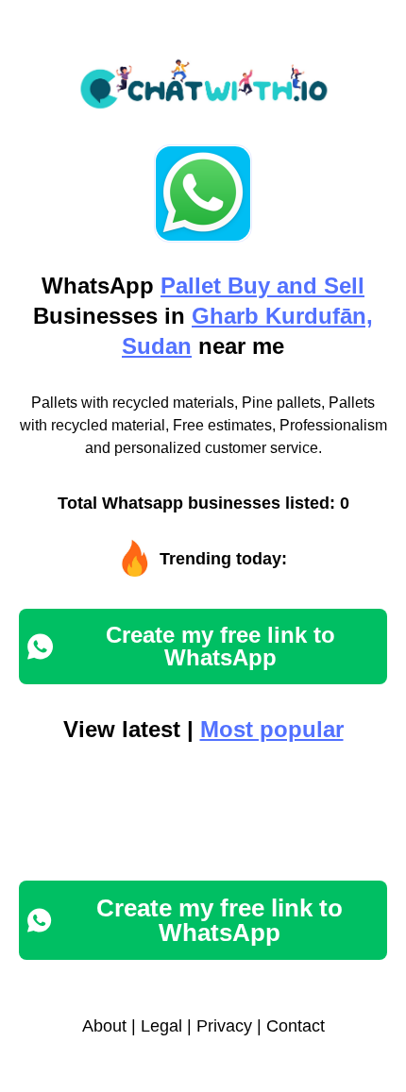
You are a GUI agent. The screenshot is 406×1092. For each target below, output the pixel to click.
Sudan (157, 346)
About (104, 1025)
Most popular (272, 729)
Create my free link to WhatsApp (220, 646)
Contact (295, 1025)
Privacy (224, 1025)
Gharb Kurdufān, (282, 315)
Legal (161, 1025)
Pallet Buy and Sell (262, 285)
